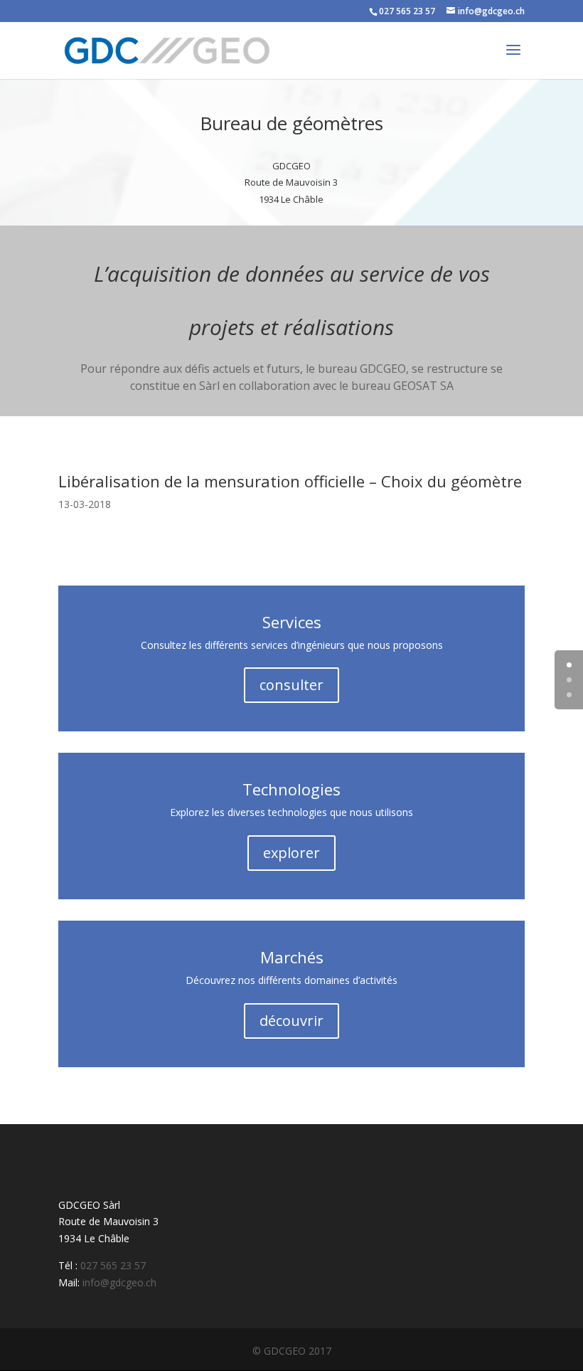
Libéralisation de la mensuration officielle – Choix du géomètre (290, 481)
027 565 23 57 (407, 11)
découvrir (291, 1020)
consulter (291, 684)
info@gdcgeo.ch (119, 1282)
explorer (291, 852)
